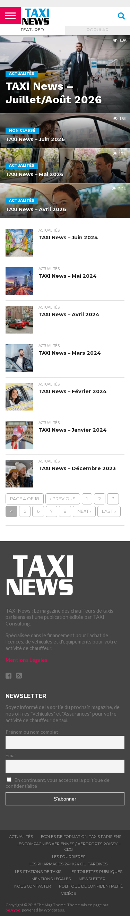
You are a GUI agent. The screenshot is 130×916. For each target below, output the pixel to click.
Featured (32, 29)
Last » (109, 511)
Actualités (21, 836)
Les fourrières (68, 856)
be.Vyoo (13, 910)
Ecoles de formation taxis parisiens (81, 836)
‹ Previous (63, 498)
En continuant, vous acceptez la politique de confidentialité (58, 783)
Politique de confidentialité (91, 886)
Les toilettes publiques (95, 871)
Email (11, 755)
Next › (84, 511)
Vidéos (68, 893)
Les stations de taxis (38, 871)
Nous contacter (32, 886)
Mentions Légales (26, 660)
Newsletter (92, 878)
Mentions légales (51, 878)
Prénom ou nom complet (32, 732)
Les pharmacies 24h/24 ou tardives (68, 864)
